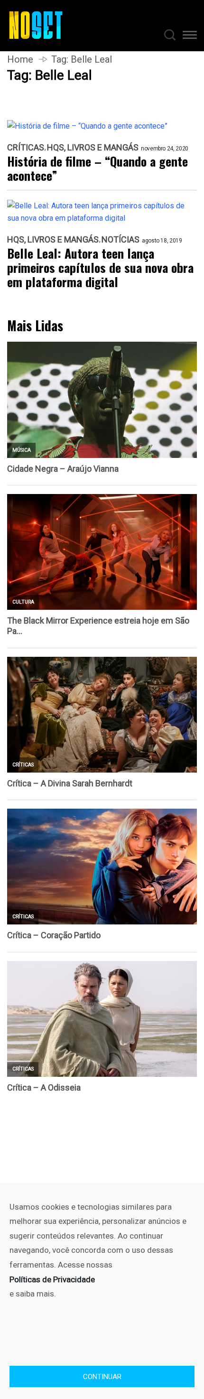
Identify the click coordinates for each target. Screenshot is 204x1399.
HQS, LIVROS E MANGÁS (93, 147)
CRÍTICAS (25, 147)
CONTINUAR (102, 1376)
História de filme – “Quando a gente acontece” (97, 168)
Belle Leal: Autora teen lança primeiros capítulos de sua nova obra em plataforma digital (100, 267)
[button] (190, 36)
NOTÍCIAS (120, 239)
